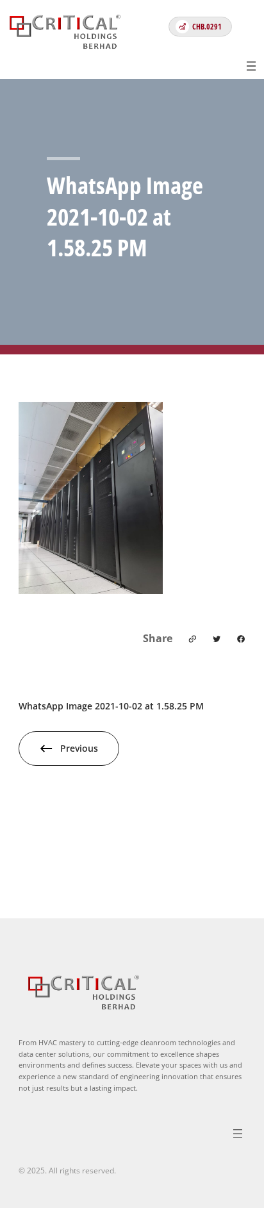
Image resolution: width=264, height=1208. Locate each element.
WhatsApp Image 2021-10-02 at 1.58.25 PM (111, 706)
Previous (79, 748)
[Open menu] (251, 66)
